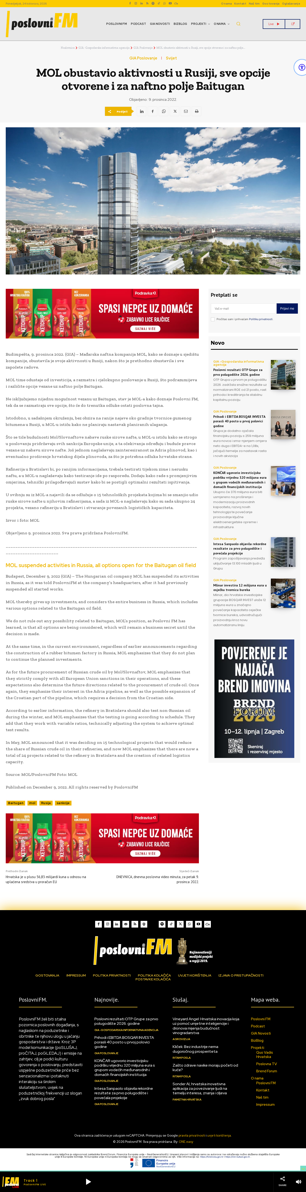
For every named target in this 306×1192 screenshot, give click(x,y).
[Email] (185, 111)
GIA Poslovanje (143, 47)
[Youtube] (170, 3)
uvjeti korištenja (219, 1135)
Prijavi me (287, 308)
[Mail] (125, 924)
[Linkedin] (141, 3)
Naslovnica (68, 47)
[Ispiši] (196, 111)
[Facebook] (130, 3)
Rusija (46, 803)
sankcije (63, 803)
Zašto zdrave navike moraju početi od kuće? (205, 1067)
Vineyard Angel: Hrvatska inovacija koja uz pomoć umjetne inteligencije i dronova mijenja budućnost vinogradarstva (206, 1025)
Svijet (171, 58)
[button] (238, 23)
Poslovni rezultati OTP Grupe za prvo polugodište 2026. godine (237, 372)
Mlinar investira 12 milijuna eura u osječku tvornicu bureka (240, 587)
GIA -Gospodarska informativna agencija (104, 47)
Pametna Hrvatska (187, 1099)
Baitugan (15, 803)
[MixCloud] (207, 924)
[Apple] (144, 924)
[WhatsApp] (164, 3)
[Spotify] (153, 3)
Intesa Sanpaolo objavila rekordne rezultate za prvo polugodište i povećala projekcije (239, 548)
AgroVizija (181, 1039)
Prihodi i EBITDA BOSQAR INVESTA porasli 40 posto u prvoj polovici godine (239, 421)
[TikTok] (159, 3)
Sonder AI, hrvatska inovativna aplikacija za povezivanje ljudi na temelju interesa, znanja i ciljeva (200, 1088)
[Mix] (176, 3)
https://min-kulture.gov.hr (238, 1156)
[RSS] (147, 3)
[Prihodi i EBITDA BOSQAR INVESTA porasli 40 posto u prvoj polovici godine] (283, 425)
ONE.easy (186, 1142)
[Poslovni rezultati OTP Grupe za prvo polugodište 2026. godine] (283, 375)
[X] (174, 111)
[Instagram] (136, 3)
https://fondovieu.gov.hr (212, 1156)
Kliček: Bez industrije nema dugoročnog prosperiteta (195, 1049)
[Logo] (153, 950)
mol (32, 803)
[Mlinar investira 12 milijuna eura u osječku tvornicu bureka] (283, 593)
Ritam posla (182, 1058)
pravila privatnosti (192, 1135)
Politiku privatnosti (261, 319)
